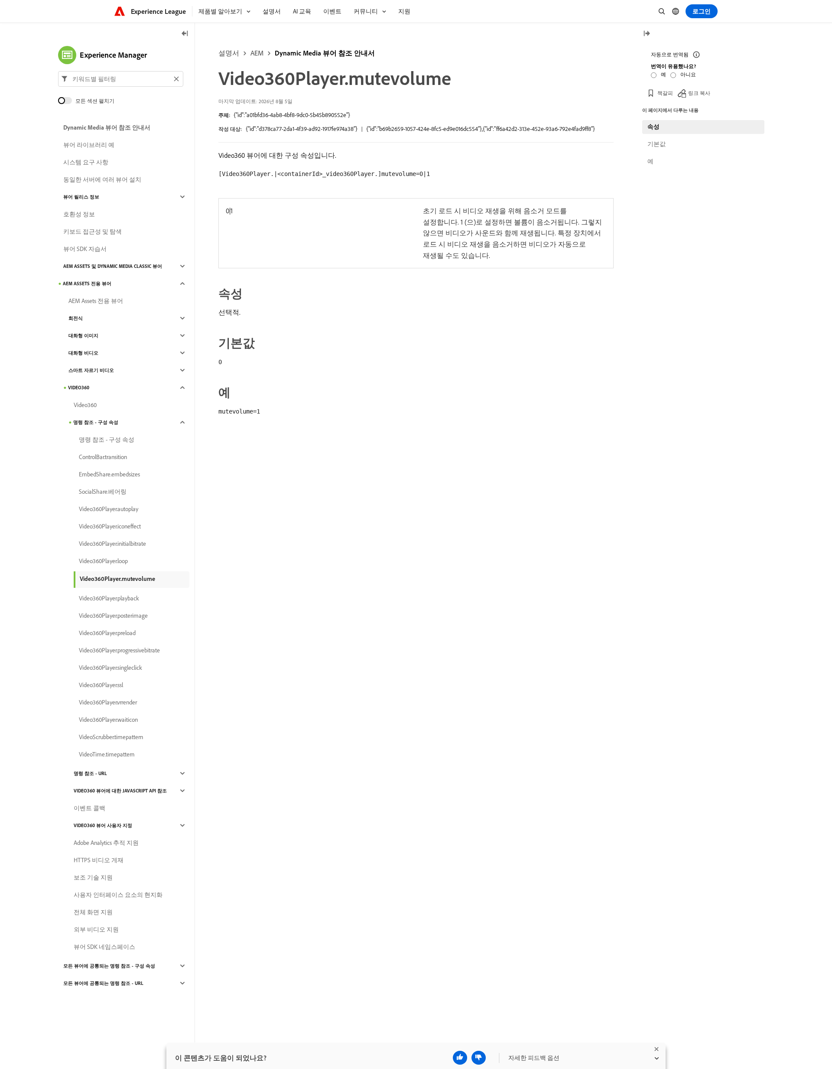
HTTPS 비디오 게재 (99, 860)
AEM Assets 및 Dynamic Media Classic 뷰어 (112, 266)
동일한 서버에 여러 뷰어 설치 (102, 179)
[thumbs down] (478, 1058)
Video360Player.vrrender (108, 702)
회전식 (75, 318)
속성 (653, 126)
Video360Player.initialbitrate (112, 544)
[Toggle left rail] (185, 34)
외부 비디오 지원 (96, 929)
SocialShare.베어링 (103, 491)
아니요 (688, 74)
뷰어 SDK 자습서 (85, 249)
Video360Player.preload (107, 633)
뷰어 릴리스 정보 (81, 197)
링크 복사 (699, 93)
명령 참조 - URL (90, 773)
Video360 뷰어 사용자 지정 (103, 825)
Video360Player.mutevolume (117, 579)
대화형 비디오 (83, 353)
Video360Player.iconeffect (110, 526)
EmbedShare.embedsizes (109, 474)
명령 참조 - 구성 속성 (95, 422)
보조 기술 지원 (93, 877)
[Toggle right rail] (646, 34)
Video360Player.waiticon (108, 720)
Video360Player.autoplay (108, 509)
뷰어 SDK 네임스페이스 (104, 947)
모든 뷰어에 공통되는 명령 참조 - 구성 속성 (109, 966)
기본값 (656, 144)
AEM (256, 53)
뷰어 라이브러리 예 (88, 145)
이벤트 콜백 (89, 808)
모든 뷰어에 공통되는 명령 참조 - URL (103, 983)
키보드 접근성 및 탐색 (92, 231)
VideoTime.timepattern (106, 754)
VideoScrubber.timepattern (111, 737)
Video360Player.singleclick (110, 667)
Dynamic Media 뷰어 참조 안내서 (325, 53)
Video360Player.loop (103, 561)
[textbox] (120, 79)
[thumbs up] (460, 1058)
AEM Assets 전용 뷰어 (87, 283)
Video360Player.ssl (101, 685)
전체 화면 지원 (93, 912)
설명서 (228, 53)
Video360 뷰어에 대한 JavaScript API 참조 (120, 791)
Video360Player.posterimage (113, 615)
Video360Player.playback (109, 598)
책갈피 (665, 93)
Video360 (78, 388)
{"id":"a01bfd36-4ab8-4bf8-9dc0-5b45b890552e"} (292, 115)
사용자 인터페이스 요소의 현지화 (118, 895)
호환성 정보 (79, 214)
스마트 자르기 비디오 (91, 370)
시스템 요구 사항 (85, 162)
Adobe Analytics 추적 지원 (106, 843)
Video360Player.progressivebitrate (119, 650)
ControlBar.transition (103, 457)
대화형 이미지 (83, 335)
